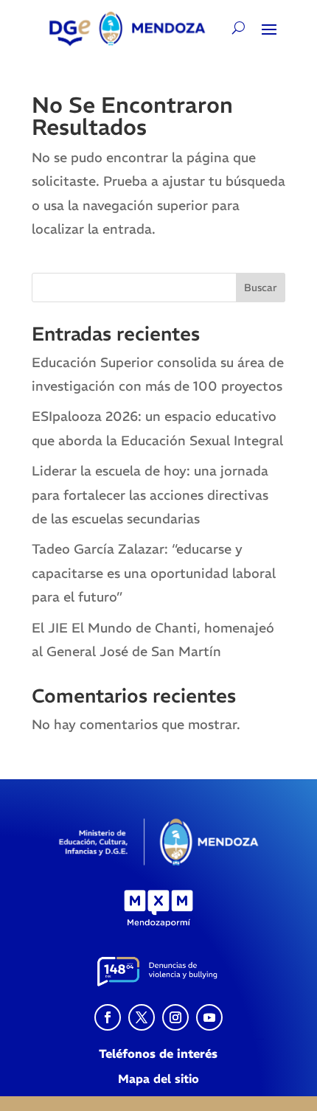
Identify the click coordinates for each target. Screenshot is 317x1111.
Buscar (260, 287)
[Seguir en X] (141, 1017)
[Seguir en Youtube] (209, 1017)
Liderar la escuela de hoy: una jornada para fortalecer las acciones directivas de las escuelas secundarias (150, 494)
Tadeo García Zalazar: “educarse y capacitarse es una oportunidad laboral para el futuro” (154, 572)
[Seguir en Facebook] (107, 1017)
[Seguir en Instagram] (175, 1017)
